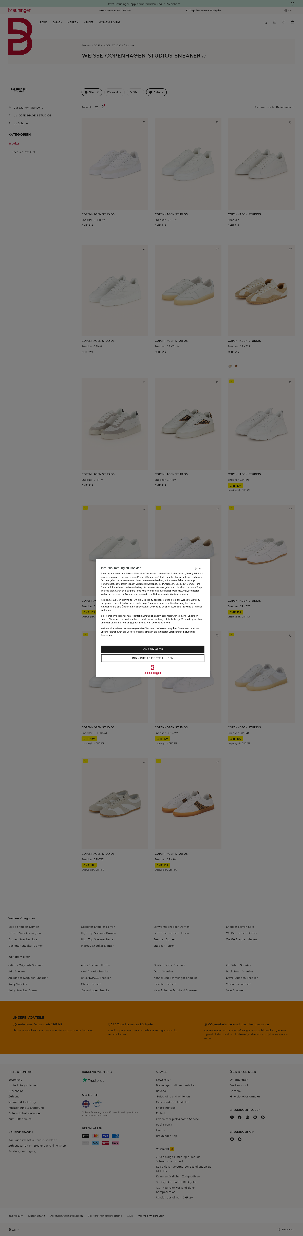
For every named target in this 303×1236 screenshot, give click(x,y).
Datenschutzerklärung (180, 631)
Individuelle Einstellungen (152, 658)
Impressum (106, 635)
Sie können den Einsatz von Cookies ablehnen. (144, 622)
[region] (153, 618)
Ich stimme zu (153, 649)
